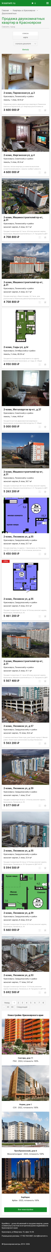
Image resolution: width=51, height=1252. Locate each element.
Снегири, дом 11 (25, 1058)
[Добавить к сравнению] (40, 110)
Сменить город (8, 27)
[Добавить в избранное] (45, 110)
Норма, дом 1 (25, 1104)
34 (12, 1007)
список (25, 33)
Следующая (22, 1007)
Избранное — (35, 3)
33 (8, 1007)
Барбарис (25, 1197)
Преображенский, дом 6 (25, 1151)
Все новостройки (25, 1209)
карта (25, 37)
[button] (25, 44)
